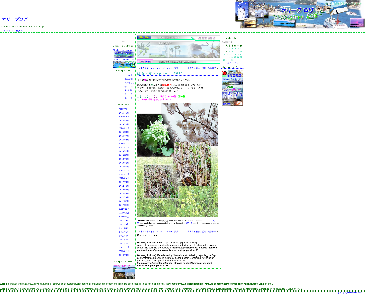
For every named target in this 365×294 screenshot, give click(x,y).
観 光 (123, 94)
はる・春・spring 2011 (160, 73)
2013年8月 (124, 151)
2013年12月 (124, 143)
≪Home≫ (9, 31)
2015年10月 (124, 117)
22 (226, 57)
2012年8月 (124, 186)
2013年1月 (124, 166)
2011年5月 (124, 232)
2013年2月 (124, 163)
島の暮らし (124, 83)
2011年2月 (124, 243)
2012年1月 (124, 205)
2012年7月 (124, 190)
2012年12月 (124, 170)
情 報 (123, 86)
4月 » (235, 63)
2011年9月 (124, 220)
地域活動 (123, 79)
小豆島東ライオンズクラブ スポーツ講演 (159, 68)
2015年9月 (124, 120)
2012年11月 (124, 174)
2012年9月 (124, 182)
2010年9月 (124, 255)
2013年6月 (124, 155)
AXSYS (361, 293)
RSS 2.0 (188, 223)
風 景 (123, 98)
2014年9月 (124, 132)
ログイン (20, 31)
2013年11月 (124, 147)
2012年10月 (124, 178)
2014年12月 (124, 128)
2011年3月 (124, 240)
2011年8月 (124, 224)
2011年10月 (124, 216)
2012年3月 (124, 201)
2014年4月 (124, 140)
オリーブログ (14, 19)
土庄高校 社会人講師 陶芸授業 (201, 68)
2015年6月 (124, 124)
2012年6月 (124, 193)
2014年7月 (124, 136)
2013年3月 (124, 159)
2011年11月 (124, 213)
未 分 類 (122, 90)
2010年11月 (124, 251)
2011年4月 (124, 236)
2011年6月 (124, 228)
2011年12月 (124, 209)
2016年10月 (124, 109)
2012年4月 (124, 197)
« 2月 (229, 63)
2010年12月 (124, 247)
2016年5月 (124, 113)
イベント (123, 75)
